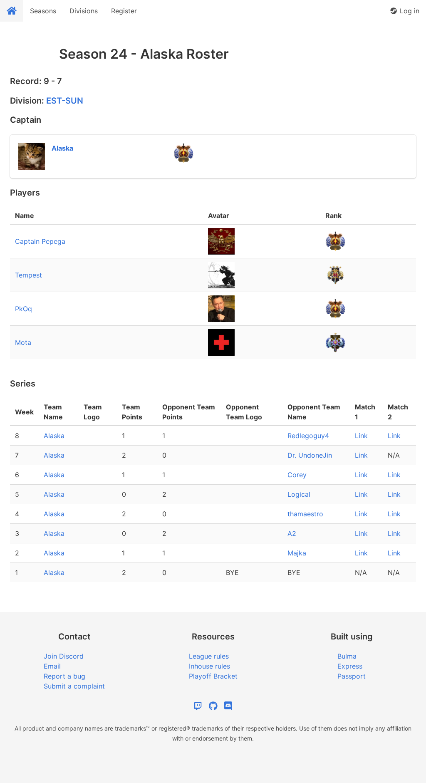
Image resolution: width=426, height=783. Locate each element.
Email (52, 666)
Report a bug (64, 676)
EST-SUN (64, 101)
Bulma (347, 656)
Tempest (28, 275)
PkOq (23, 309)
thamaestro (305, 514)
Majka (296, 553)
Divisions (83, 11)
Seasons (43, 11)
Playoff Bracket (213, 676)
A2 (291, 533)
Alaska (54, 435)
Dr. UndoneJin (309, 455)
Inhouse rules (209, 666)
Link (361, 435)
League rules (209, 656)
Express (349, 666)
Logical (298, 494)
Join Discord (64, 656)
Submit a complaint (74, 686)
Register (124, 11)
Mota (23, 342)
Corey (297, 475)
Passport (351, 676)
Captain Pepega (40, 241)
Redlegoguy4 (308, 435)
